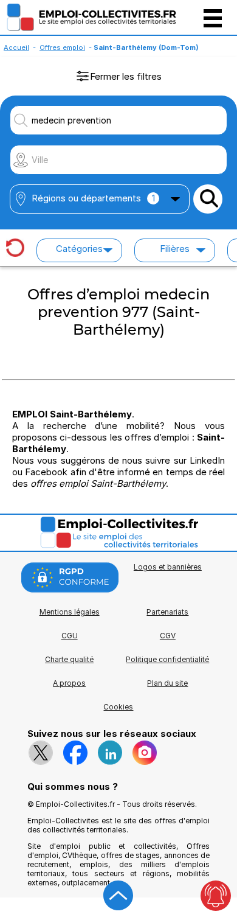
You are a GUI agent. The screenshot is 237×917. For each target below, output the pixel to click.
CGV (168, 635)
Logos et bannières (168, 566)
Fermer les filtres (126, 76)
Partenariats (167, 611)
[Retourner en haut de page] (118, 895)
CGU (69, 635)
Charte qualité (69, 659)
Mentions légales (70, 611)
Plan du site (167, 683)
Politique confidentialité (167, 659)
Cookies (118, 706)
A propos (69, 683)
